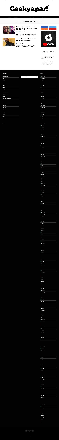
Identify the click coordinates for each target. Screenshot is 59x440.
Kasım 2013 (43, 417)
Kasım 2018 (43, 283)
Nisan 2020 (42, 245)
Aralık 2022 (42, 174)
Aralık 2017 (42, 308)
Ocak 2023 (42, 172)
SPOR (4, 116)
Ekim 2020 (42, 232)
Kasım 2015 (43, 364)
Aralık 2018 (42, 281)
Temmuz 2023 (43, 158)
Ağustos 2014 (43, 397)
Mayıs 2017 (42, 323)
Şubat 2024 (42, 143)
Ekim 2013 (42, 419)
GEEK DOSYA (28, 17)
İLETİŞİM (49, 17)
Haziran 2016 (43, 348)
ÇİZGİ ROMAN (5, 76)
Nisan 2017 (42, 326)
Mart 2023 (42, 167)
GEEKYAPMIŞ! (5, 94)
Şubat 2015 (42, 384)
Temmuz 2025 (43, 105)
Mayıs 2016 (42, 350)
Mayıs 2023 (42, 163)
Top (29, 436)
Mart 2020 (42, 248)
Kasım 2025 (43, 96)
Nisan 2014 (42, 406)
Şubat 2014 (42, 410)
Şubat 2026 (42, 89)
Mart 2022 (42, 194)
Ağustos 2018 (43, 290)
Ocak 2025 (42, 118)
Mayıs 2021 (42, 216)
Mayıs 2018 (42, 297)
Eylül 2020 (42, 234)
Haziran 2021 (43, 214)
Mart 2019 (42, 274)
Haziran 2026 (43, 80)
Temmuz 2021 (43, 212)
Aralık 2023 (42, 147)
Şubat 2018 (42, 303)
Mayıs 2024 (42, 136)
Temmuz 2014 (43, 399)
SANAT (4, 114)
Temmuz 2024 (43, 132)
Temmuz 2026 (43, 78)
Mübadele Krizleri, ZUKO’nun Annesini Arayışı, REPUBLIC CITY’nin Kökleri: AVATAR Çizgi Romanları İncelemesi (48, 52)
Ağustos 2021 (43, 210)
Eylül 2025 (42, 100)
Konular (4, 103)
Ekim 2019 (42, 259)
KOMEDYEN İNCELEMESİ (7, 98)
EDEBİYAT (37, 17)
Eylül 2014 (42, 395)
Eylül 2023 (42, 154)
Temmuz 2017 (43, 319)
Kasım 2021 (43, 203)
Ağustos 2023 (43, 156)
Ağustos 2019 (43, 263)
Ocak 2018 (42, 306)
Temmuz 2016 (43, 346)
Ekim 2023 (42, 152)
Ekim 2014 (42, 393)
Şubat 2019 (42, 277)
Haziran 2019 (43, 268)
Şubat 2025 (42, 116)
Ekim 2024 (42, 125)
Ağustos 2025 (43, 103)
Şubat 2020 (42, 250)
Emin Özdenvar (19, 31)
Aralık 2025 (42, 94)
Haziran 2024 (43, 134)
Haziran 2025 (43, 107)
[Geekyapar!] (29, 8)
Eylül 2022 (42, 181)
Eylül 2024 (42, 127)
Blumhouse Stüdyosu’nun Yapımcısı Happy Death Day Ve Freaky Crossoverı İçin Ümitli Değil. (26, 28)
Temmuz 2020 (43, 239)
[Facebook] (26, 431)
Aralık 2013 (42, 415)
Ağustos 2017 (43, 317)
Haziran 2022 (43, 187)
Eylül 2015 (42, 368)
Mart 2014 (42, 408)
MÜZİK (4, 109)
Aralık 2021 (42, 201)
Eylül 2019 (42, 261)
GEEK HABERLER (15, 17)
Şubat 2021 (42, 223)
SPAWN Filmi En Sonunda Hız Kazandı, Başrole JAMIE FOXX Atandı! (26, 39)
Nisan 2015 (42, 379)
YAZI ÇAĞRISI (44, 17)
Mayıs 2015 (42, 377)
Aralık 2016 (42, 335)
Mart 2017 (42, 328)
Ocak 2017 (42, 332)
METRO (4, 105)
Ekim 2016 (42, 339)
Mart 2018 (42, 301)
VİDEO (4, 123)
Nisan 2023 (42, 165)
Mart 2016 (42, 355)
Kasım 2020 (43, 230)
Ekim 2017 (42, 312)
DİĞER (4, 78)
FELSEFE (4, 85)
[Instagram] (32, 431)
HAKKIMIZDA (9, 17)
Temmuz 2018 (43, 292)
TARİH (4, 118)
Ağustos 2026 (43, 76)
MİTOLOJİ (4, 107)
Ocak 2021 (42, 225)
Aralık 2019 (42, 254)
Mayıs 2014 (42, 404)
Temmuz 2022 (43, 185)
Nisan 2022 (42, 192)
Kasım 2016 (43, 337)
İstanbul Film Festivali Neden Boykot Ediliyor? (47, 60)
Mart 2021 (42, 221)
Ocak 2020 (42, 252)
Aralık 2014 (42, 388)
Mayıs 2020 (42, 243)
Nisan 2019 (42, 272)
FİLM (20, 17)
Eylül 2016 (42, 341)
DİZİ (24, 17)
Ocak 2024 (42, 145)
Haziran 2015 (43, 375)
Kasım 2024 (43, 123)
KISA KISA (4, 96)
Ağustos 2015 (43, 370)
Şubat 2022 (42, 196)
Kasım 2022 (43, 176)
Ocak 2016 (42, 359)
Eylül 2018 (42, 288)
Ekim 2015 (42, 366)
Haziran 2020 (43, 241)
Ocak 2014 (42, 413)
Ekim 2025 (42, 98)
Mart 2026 (42, 87)
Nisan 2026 (42, 85)
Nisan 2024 (42, 138)
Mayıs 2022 (42, 190)
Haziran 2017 (43, 321)
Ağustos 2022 (43, 183)
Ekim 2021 (42, 205)
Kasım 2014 (43, 390)
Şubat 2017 (42, 330)
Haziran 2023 (43, 161)
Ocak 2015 (42, 386)
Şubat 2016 (42, 357)
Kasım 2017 (43, 310)
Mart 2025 (42, 114)
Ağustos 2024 (43, 129)
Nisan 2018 (42, 299)
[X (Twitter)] (29, 431)
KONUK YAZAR (5, 100)
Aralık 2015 (42, 361)
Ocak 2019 (42, 279)
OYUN (33, 17)
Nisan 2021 (42, 219)
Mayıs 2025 (42, 109)
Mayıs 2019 (42, 270)
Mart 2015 (42, 381)
